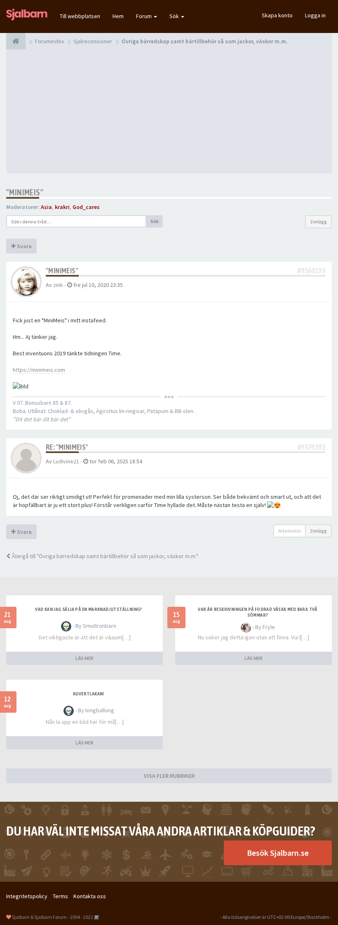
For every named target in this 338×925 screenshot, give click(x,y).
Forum (144, 16)
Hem (118, 16)
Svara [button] (24, 246)
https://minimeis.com (39, 369)
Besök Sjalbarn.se (278, 853)
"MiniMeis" (24, 192)
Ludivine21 (66, 461)
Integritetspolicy (26, 896)
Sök (174, 16)
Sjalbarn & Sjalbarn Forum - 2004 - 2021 (52, 917)
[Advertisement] (169, 111)
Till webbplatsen (80, 16)
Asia (46, 207)
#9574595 (311, 447)
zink (58, 285)
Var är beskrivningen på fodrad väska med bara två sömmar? (257, 612)
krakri (62, 207)
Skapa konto (277, 15)
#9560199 (311, 270)
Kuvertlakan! (88, 694)
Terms (60, 896)
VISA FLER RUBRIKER (169, 775)
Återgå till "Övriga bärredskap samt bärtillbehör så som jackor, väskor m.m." (104, 556)
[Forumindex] (16, 41)
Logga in (315, 15)
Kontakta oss (89, 896)
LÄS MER (84, 658)
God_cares (86, 207)
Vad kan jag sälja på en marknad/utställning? (88, 609)
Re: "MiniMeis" (67, 447)
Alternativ (289, 531)
